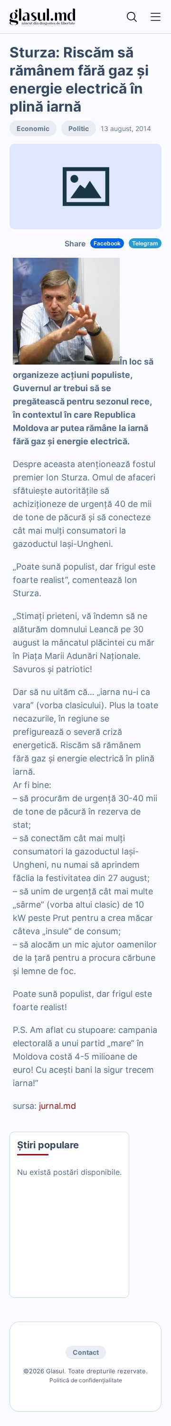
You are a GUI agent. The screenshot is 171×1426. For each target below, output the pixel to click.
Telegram (145, 243)
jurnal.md (57, 1106)
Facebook (107, 243)
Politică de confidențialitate (85, 1380)
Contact (86, 1352)
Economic (33, 128)
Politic (78, 128)
